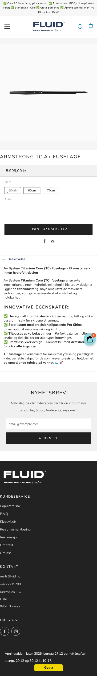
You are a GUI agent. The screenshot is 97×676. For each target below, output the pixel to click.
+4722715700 (10, 584)
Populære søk (10, 506)
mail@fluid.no (10, 576)
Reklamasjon (9, 537)
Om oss (6, 553)
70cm (51, 190)
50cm (13, 190)
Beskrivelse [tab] (16, 259)
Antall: (8, 199)
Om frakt (6, 545)
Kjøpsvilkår (8, 521)
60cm (32, 190)
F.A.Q (4, 514)
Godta (48, 667)
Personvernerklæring (15, 529)
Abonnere (48, 438)
